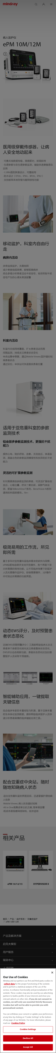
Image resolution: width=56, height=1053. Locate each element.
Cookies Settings (28, 1029)
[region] (28, 1010)
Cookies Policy (18, 1023)
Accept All (28, 1047)
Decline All (28, 1038)
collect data (9, 984)
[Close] (52, 972)
